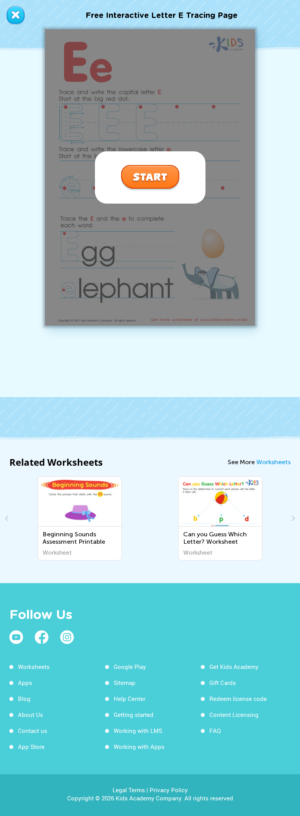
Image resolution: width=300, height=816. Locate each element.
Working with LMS (138, 730)
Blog (24, 698)
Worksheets (273, 462)
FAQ (215, 730)
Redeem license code (238, 698)
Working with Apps (139, 746)
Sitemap (125, 683)
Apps (25, 683)
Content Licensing (234, 714)
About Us (30, 714)
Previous (8, 518)
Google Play (130, 667)
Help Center (129, 698)
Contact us (32, 730)
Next (292, 518)
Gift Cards (222, 683)
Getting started (134, 714)
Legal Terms (128, 790)
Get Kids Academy (234, 667)
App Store (31, 746)
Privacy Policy (169, 790)
